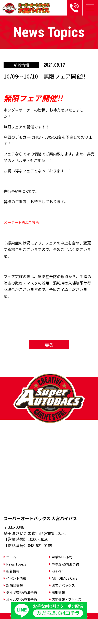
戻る (49, 344)
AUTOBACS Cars (64, 578)
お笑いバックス (63, 585)
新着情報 (13, 571)
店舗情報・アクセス (66, 599)
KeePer (57, 571)
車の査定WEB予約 (65, 564)
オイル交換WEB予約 (21, 599)
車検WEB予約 (62, 557)
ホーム (11, 557)
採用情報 (58, 592)
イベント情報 (16, 578)
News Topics (16, 564)
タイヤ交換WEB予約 (21, 592)
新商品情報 (14, 585)
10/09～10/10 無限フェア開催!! (44, 76)
